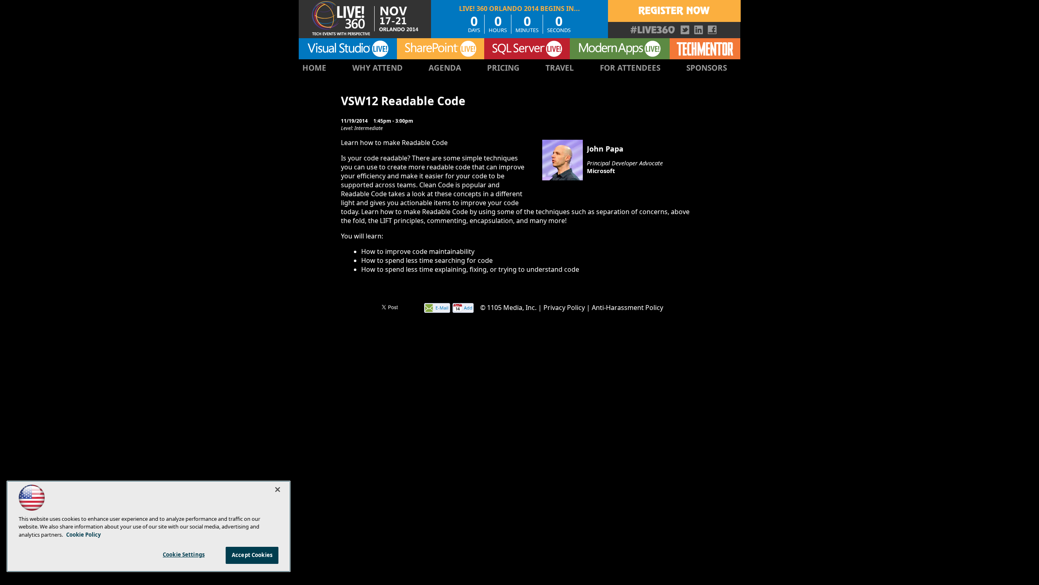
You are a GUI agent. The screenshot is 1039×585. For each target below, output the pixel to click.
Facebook (712, 30)
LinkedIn (698, 30)
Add (468, 308)
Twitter (685, 30)
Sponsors (706, 68)
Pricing (503, 68)
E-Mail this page (441, 308)
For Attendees (630, 68)
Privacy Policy (564, 307)
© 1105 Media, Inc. (508, 307)
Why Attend (377, 68)
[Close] (278, 489)
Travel (559, 68)
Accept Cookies (252, 555)
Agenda (445, 68)
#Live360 (652, 30)
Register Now (674, 11)
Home (314, 68)
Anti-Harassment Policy (627, 307)
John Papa (605, 149)
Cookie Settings (184, 554)
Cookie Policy (83, 534)
